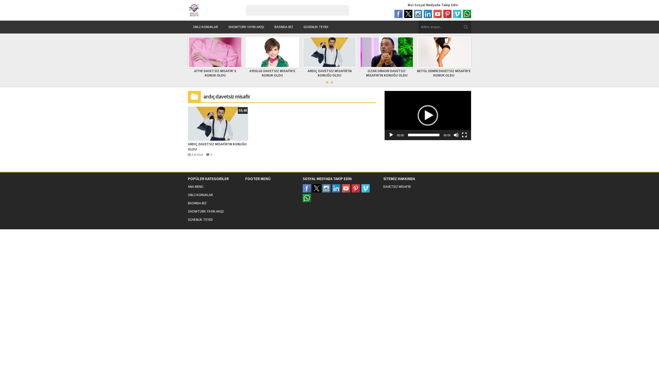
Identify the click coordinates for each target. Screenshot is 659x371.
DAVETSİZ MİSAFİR (397, 186)
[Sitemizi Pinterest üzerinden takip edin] (356, 188)
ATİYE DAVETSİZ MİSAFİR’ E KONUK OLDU (215, 73)
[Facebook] (398, 14)
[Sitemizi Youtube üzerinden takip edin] (346, 188)
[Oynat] (391, 135)
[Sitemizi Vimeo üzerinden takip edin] (365, 188)
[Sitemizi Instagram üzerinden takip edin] (326, 188)
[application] (428, 115)
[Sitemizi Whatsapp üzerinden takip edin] (307, 198)
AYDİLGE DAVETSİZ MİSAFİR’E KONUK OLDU (272, 73)
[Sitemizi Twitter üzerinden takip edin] (317, 188)
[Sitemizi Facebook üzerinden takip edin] (307, 188)
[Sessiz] (456, 135)
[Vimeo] (457, 14)
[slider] (423, 135)
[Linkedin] (428, 14)
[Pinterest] (447, 14)
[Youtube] (437, 14)
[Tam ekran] (464, 135)
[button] (428, 115)
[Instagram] (418, 14)
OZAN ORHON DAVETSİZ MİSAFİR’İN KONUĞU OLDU (386, 73)
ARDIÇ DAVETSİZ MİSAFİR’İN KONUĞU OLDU (330, 73)
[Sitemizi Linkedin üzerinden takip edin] (336, 188)
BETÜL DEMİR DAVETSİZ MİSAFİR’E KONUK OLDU (444, 73)
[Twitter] (408, 14)
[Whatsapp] (467, 14)
